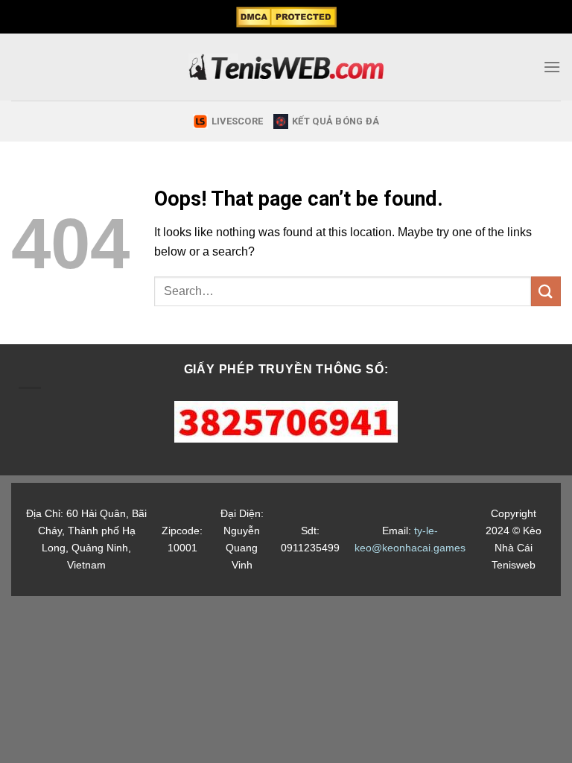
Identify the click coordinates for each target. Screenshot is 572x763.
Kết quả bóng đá (335, 121)
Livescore (237, 121)
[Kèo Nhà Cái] (286, 67)
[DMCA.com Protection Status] (285, 17)
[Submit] (546, 290)
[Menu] (552, 66)
